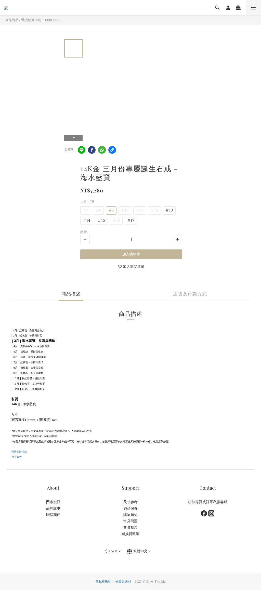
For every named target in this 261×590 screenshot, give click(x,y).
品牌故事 (53, 508)
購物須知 (130, 515)
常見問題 (130, 521)
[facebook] (92, 150)
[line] (81, 150)
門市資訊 (53, 502)
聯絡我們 (53, 515)
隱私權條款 (103, 581)
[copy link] (112, 150)
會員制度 (130, 527)
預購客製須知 (19, 451)
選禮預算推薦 (31, 20)
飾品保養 (130, 508)
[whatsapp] (102, 150)
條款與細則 (123, 581)
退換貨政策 (130, 534)
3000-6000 (52, 20)
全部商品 (11, 20)
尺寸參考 (16, 457)
